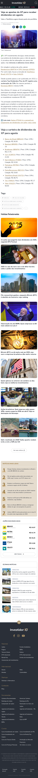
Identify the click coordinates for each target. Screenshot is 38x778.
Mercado (6, 198)
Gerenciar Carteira (25, 698)
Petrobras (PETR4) (12, 165)
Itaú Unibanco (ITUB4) (13, 160)
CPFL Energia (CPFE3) (26, 69)
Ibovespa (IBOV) (7, 86)
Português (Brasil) (4, 770)
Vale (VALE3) (18, 74)
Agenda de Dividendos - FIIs (27, 709)
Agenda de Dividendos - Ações (8, 710)
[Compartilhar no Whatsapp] (24, 27)
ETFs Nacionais (6, 655)
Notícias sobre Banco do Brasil (13, 201)
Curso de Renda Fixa (25, 734)
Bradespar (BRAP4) (12, 149)
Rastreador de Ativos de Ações (26, 705)
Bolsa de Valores (19, 198)
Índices (22, 652)
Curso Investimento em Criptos (8, 736)
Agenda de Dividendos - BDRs (8, 721)
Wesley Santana (7, 24)
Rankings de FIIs (24, 701)
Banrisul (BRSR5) (11, 144)
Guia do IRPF (23, 719)
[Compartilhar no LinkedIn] (20, 27)
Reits (21, 670)
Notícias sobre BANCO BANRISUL (13, 208)
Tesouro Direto (6, 652)
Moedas (4, 672)
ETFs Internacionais (25, 655)
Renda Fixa (5, 657)
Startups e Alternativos (8, 680)
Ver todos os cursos (25, 745)
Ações (3, 647)
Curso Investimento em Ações (10, 732)
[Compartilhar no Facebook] (13, 27)
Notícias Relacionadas (10, 214)
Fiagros (4, 649)
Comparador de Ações (8, 704)
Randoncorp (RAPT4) (9, 69)
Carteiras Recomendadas (9, 698)
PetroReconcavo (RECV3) (14, 170)
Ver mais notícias (18, 450)
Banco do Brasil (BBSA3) (14, 139)
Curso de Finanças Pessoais (9, 745)
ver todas (18, 554)
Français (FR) (32, 770)
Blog (3, 689)
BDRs (21, 649)
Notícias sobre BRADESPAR (11, 205)
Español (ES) (23, 770)
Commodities (23, 672)
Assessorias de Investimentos (10, 660)
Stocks (3, 670)
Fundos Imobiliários (25, 647)
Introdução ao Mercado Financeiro (26, 741)
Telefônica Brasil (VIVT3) (14, 175)
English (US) (15, 770)
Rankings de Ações (7, 701)
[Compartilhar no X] (17, 27)
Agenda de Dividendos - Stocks (8, 715)
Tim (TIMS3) (9, 181)
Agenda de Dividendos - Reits (26, 715)
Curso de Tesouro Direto (8, 739)
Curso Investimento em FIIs (27, 732)
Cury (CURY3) (10, 155)
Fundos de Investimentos (27, 657)
